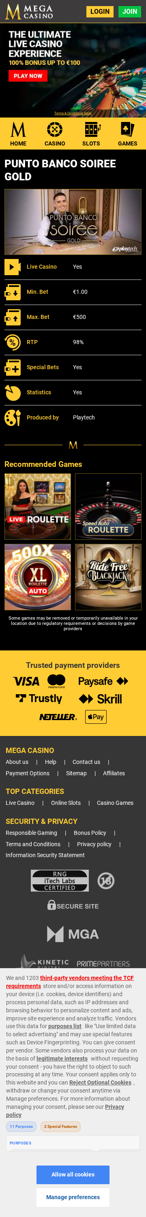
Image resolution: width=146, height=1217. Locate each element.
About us (17, 762)
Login (100, 11)
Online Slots (66, 803)
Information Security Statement (45, 855)
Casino (55, 143)
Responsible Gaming (31, 833)
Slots (91, 143)
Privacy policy (94, 844)
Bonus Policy (90, 833)
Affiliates (114, 773)
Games (127, 143)
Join (129, 11)
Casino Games (115, 803)
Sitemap (76, 773)
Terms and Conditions (33, 844)
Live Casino (20, 803)
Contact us (86, 762)
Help (50, 762)
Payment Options (27, 773)
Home (18, 143)
